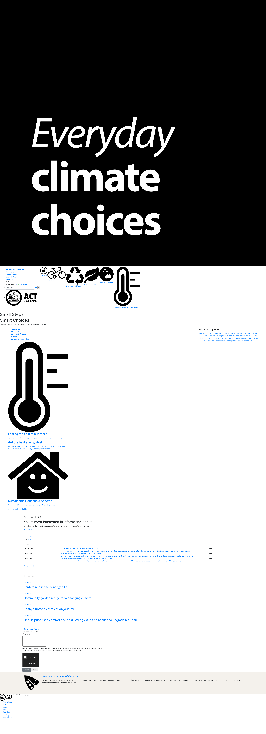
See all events (29, 566)
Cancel (34, 670)
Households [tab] (15, 329)
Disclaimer (7, 712)
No (29, 634)
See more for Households (17, 509)
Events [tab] (30, 537)
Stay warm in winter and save (210, 333)
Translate (23, 284)
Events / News (11, 274)
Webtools (9, 279)
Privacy (5, 709)
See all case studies (31, 629)
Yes (25, 634)
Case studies (11, 277)
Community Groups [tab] (18, 334)
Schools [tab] (14, 336)
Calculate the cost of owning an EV (239, 336)
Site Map (6, 704)
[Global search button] (36, 287)
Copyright (6, 714)
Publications (7, 702)
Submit (26, 670)
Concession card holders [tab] (20, 339)
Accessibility (7, 717)
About (5, 707)
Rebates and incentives (15, 269)
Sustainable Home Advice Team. (93, 650)
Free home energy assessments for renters (235, 341)
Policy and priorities (14, 272)
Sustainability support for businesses (237, 333)
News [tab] (30, 539)
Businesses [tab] (15, 331)
